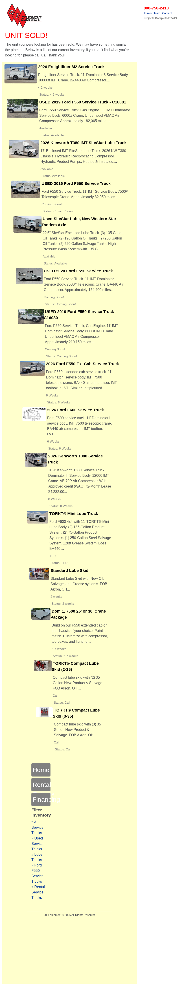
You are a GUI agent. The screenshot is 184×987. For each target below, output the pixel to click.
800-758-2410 (156, 8)
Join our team (152, 13)
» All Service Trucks (37, 827)
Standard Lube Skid (69, 570)
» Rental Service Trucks (38, 892)
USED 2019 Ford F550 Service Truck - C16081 (82, 102)
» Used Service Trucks (37, 843)
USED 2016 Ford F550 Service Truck (76, 183)
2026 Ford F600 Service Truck (75, 410)
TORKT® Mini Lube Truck (73, 513)
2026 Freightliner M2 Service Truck (71, 67)
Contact (167, 13)
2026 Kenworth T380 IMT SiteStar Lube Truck (83, 143)
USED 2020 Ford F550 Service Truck (78, 271)
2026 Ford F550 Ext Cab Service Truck (82, 364)
